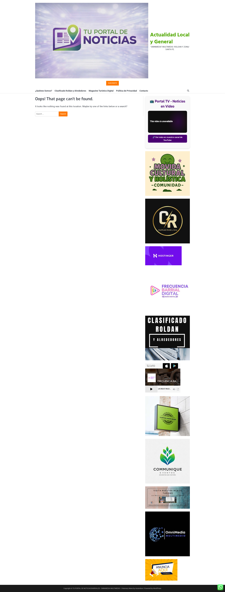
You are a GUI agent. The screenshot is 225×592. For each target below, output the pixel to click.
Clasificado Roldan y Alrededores (70, 91)
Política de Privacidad (126, 91)
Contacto (143, 91)
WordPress (157, 588)
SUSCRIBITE (112, 83)
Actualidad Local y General (169, 38)
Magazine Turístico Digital (101, 91)
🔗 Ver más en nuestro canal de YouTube (167, 138)
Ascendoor (139, 588)
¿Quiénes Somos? (43, 91)
